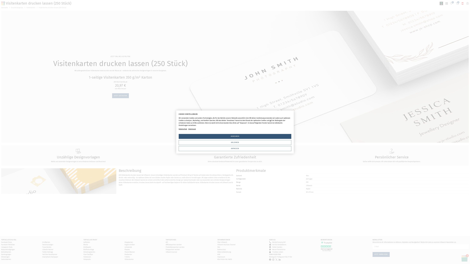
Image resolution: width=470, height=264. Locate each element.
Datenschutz (183, 129)
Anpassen (235, 148)
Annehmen (235, 136)
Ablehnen (235, 142)
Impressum (192, 129)
